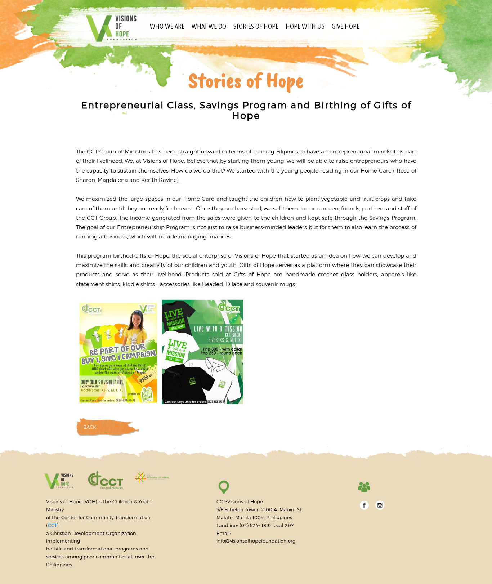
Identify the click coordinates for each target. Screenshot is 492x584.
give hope (345, 27)
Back (89, 427)
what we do (209, 27)
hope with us (305, 27)
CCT (52, 525)
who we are (167, 27)
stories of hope (255, 27)
